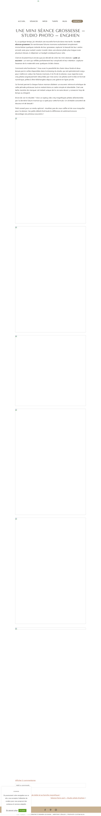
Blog (65, 21)
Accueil (21, 21)
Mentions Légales (59, 814)
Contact (77, 21)
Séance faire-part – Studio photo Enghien (68, 798)
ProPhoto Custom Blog (75, 814)
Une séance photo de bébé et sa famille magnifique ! (38, 795)
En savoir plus (12, 810)
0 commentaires (25, 780)
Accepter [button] (22, 810)
